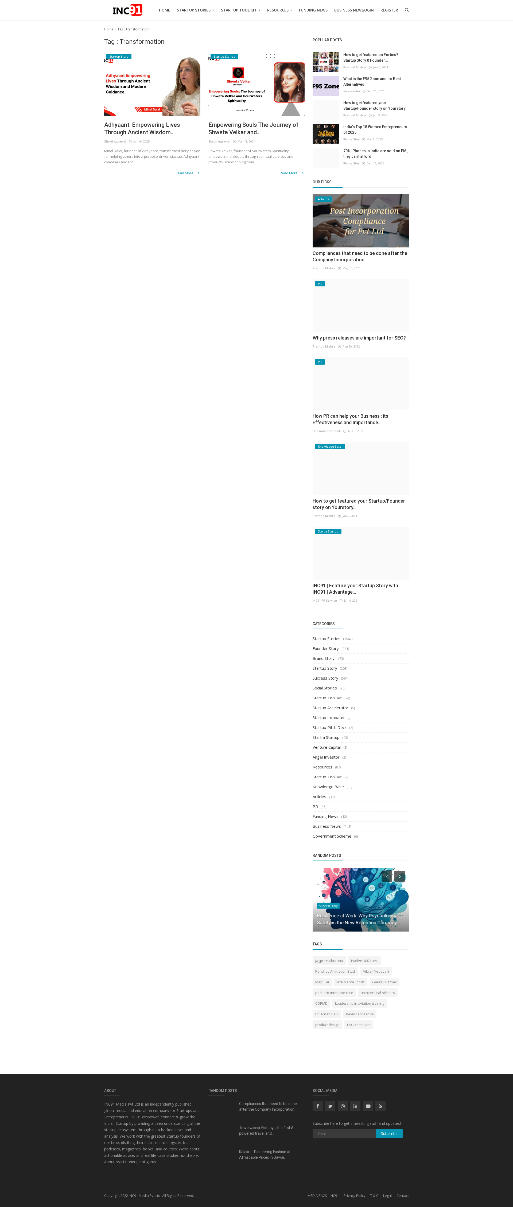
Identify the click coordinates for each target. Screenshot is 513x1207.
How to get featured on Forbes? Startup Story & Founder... (370, 57)
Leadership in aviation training (359, 1003)
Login (368, 10)
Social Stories (325, 688)
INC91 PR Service (325, 600)
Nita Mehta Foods (350, 982)
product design (327, 1024)
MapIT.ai (322, 982)
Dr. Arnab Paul (327, 1014)
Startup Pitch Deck (330, 727)
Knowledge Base (328, 786)
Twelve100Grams (365, 960)
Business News (349, 10)
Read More (185, 173)
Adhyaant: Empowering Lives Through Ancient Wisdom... (142, 128)
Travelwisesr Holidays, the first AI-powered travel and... (267, 1130)
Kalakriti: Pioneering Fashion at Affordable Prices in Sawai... (264, 1154)
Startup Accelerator (330, 707)
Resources (278, 10)
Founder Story (326, 648)
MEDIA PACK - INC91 (323, 1195)
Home (164, 10)
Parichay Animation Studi (335, 971)
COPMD (321, 1003)
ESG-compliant (359, 1024)
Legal (387, 1195)
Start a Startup (326, 737)
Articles (319, 796)
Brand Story (324, 658)
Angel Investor (326, 757)
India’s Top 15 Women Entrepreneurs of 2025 (375, 130)
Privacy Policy (355, 1195)
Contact (403, 1195)
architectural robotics (378, 992)
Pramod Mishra (354, 67)
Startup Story (325, 668)
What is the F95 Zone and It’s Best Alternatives (372, 81)
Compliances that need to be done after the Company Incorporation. (268, 1106)
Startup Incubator (329, 717)
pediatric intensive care (334, 992)
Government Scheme (332, 836)
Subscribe (389, 1133)
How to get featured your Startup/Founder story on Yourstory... (376, 106)
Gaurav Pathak (384, 982)
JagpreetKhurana (329, 960)
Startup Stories (194, 10)
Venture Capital (327, 747)
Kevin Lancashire (360, 1014)
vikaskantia (351, 91)
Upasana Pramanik (327, 431)
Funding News (313, 10)
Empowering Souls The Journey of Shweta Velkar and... (253, 128)
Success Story (325, 678)
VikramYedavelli (376, 971)
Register (389, 10)
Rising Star (351, 139)
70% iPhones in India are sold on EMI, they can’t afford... (375, 154)
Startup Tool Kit (239, 10)
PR (315, 806)
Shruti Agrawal (115, 141)
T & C (374, 1195)
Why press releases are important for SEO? (359, 338)
